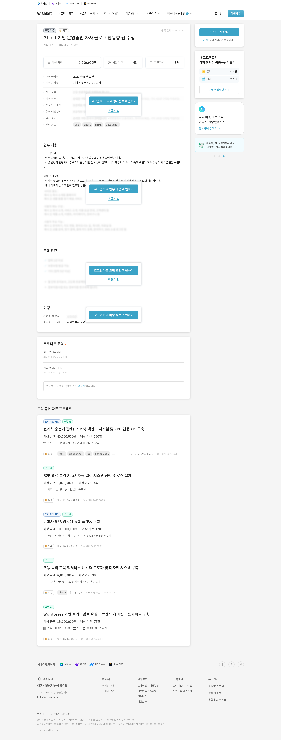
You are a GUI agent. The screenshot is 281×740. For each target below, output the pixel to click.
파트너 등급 (144, 696)
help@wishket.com (48, 697)
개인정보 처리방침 (60, 714)
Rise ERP (118, 664)
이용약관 (41, 714)
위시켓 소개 (108, 685)
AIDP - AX (100, 664)
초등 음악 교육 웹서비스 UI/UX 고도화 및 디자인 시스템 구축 (90, 567)
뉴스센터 (213, 679)
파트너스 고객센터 (182, 691)
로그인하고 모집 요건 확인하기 (114, 270)
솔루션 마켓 (214, 693)
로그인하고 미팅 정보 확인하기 (114, 315)
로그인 (81, 386)
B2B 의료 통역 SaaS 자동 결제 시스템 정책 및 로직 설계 (87, 475)
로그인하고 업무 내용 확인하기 (114, 189)
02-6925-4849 (52, 686)
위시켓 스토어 (216, 686)
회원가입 (113, 110)
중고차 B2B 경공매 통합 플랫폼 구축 (71, 521)
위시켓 (68, 664)
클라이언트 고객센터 (183, 685)
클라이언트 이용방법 (148, 685)
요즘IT (83, 664)
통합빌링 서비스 (217, 700)
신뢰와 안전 (108, 691)
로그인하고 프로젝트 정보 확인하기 (113, 101)
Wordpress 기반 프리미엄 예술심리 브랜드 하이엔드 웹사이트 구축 (96, 614)
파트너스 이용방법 (147, 691)
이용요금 (142, 701)
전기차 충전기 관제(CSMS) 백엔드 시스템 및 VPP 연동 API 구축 (93, 429)
